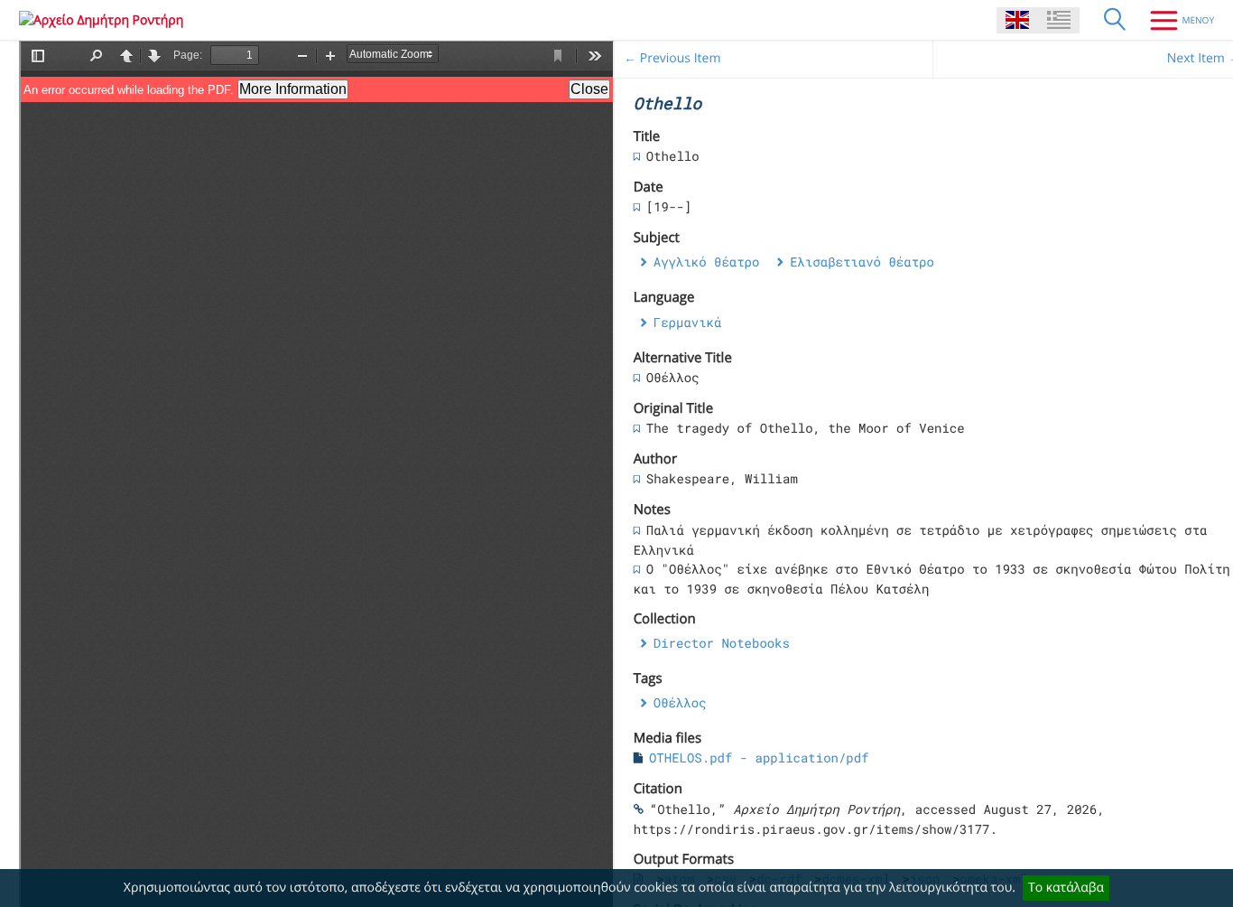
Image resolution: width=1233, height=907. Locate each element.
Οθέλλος (680, 702)
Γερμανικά (688, 322)
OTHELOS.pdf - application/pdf (759, 757)
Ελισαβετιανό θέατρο (862, 261)
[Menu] (1175, 20)
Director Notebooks (722, 642)
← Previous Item (672, 58)
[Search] (1114, 20)
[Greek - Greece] (1059, 20)
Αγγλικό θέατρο (707, 261)
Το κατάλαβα (1066, 887)
